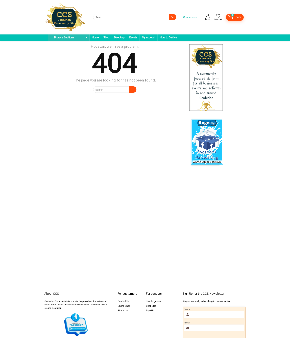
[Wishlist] (218, 16)
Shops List (123, 310)
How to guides (153, 301)
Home (95, 37)
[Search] (172, 17)
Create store (190, 17)
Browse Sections (63, 37)
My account (148, 37)
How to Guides (168, 37)
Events (133, 37)
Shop (106, 37)
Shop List (151, 306)
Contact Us (123, 301)
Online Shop (124, 306)
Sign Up (150, 310)
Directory (119, 37)
